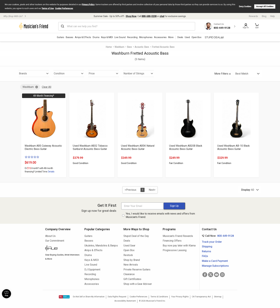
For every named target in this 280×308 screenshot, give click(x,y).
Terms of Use (48, 8)
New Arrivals (130, 264)
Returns (206, 251)
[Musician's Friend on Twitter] (211, 275)
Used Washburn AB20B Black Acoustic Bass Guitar (185, 147)
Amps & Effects (83, 37)
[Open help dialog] (6, 293)
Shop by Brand (131, 260)
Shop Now (131, 16)
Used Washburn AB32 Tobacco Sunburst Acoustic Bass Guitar (90, 147)
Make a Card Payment (215, 260)
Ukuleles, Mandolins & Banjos (101, 245)
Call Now (217, 235)
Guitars (60, 37)
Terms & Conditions (159, 297)
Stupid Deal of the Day (136, 236)
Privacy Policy (88, 4)
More (171, 37)
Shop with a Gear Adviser (137, 283)
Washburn (119, 46)
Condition (59, 73)
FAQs (205, 256)
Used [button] (187, 37)
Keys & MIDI (107, 37)
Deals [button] (180, 37)
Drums (96, 37)
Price (92, 73)
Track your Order (212, 241)
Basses (69, 37)
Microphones (145, 37)
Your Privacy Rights (180, 297)
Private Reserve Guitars (136, 269)
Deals (126, 240)
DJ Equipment (92, 269)
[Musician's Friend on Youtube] (216, 275)
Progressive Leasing (175, 250)
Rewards (253, 16)
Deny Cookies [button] (245, 6)
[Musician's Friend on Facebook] (205, 275)
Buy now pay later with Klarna (179, 245)
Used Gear (129, 245)
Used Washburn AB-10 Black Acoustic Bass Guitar (233, 147)
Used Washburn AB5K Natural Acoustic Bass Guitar (137, 147)
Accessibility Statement (125, 301)
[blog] (62, 248)
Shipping (207, 246)
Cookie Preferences (64, 8)
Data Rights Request (117, 297)
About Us (50, 236)
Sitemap (217, 297)
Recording (132, 37)
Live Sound (120, 37)
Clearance (129, 274)
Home (109, 46)
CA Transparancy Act (201, 297)
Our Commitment (54, 240)
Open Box (128, 250)
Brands (23, 73)
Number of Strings (133, 73)
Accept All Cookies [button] (265, 6)
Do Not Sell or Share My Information (89, 297)
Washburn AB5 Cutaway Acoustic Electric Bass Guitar (43, 147)
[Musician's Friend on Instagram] (222, 275)
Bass (129, 46)
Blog (264, 16)
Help (272, 16)
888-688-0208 (149, 16)
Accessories (160, 37)
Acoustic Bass (142, 46)
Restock (128, 255)
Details (51, 171)
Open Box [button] (196, 37)
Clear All (46, 86)
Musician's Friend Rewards (178, 236)
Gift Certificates (132, 279)
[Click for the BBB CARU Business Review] (64, 296)
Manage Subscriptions (215, 265)
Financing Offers (172, 240)
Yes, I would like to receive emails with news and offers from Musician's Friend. (160, 215)
